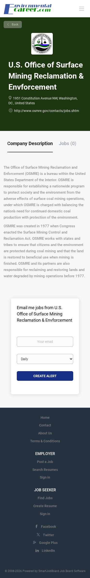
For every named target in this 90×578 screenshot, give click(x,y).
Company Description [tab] (30, 143)
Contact (45, 425)
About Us (45, 433)
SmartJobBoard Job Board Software (61, 571)
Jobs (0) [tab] (67, 143)
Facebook (48, 527)
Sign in (45, 477)
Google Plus (48, 543)
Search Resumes (45, 470)
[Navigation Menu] (81, 8)
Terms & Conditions (45, 441)
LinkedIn (48, 551)
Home (45, 417)
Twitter (48, 535)
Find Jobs (45, 498)
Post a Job (45, 462)
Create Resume (45, 506)
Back (14, 24)
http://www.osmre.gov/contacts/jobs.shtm (46, 111)
